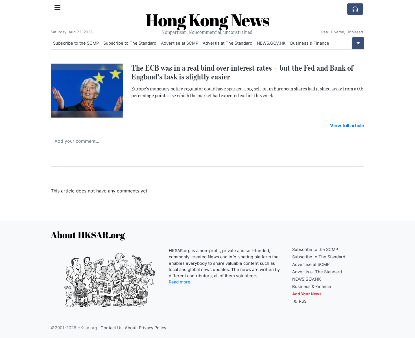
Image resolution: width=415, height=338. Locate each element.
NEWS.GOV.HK (271, 43)
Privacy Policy (152, 327)
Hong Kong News (207, 19)
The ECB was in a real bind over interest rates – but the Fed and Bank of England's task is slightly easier (242, 72)
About (131, 327)
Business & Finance (309, 43)
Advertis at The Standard (227, 43)
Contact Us (112, 327)
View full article (347, 125)
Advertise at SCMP (179, 43)
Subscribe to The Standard (129, 43)
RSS (302, 301)
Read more (179, 282)
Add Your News (307, 293)
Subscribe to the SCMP (76, 43)
